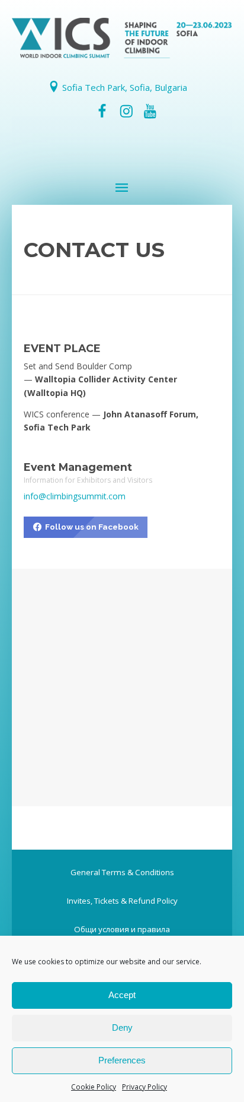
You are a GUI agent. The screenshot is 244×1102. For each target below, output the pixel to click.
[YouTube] (150, 111)
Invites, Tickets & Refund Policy (122, 900)
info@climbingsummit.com (75, 496)
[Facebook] (102, 111)
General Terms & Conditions (122, 872)
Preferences (122, 1060)
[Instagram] (126, 111)
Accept (122, 995)
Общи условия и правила (122, 929)
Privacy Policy (144, 1087)
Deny (122, 1027)
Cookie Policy (93, 1087)
